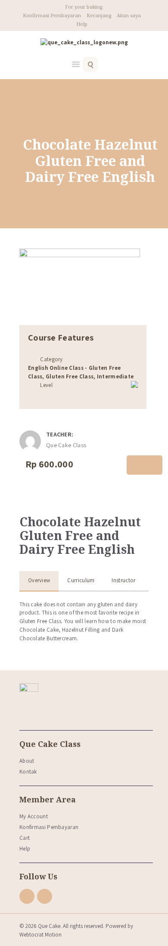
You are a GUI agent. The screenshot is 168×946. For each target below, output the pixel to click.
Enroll (144, 465)
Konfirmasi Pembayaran (52, 15)
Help (81, 24)
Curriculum (80, 580)
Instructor (123, 580)
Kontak (28, 771)
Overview (39, 580)
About (26, 761)
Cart (24, 838)
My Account (33, 816)
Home (86, 125)
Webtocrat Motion (40, 934)
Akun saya (129, 15)
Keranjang (99, 15)
